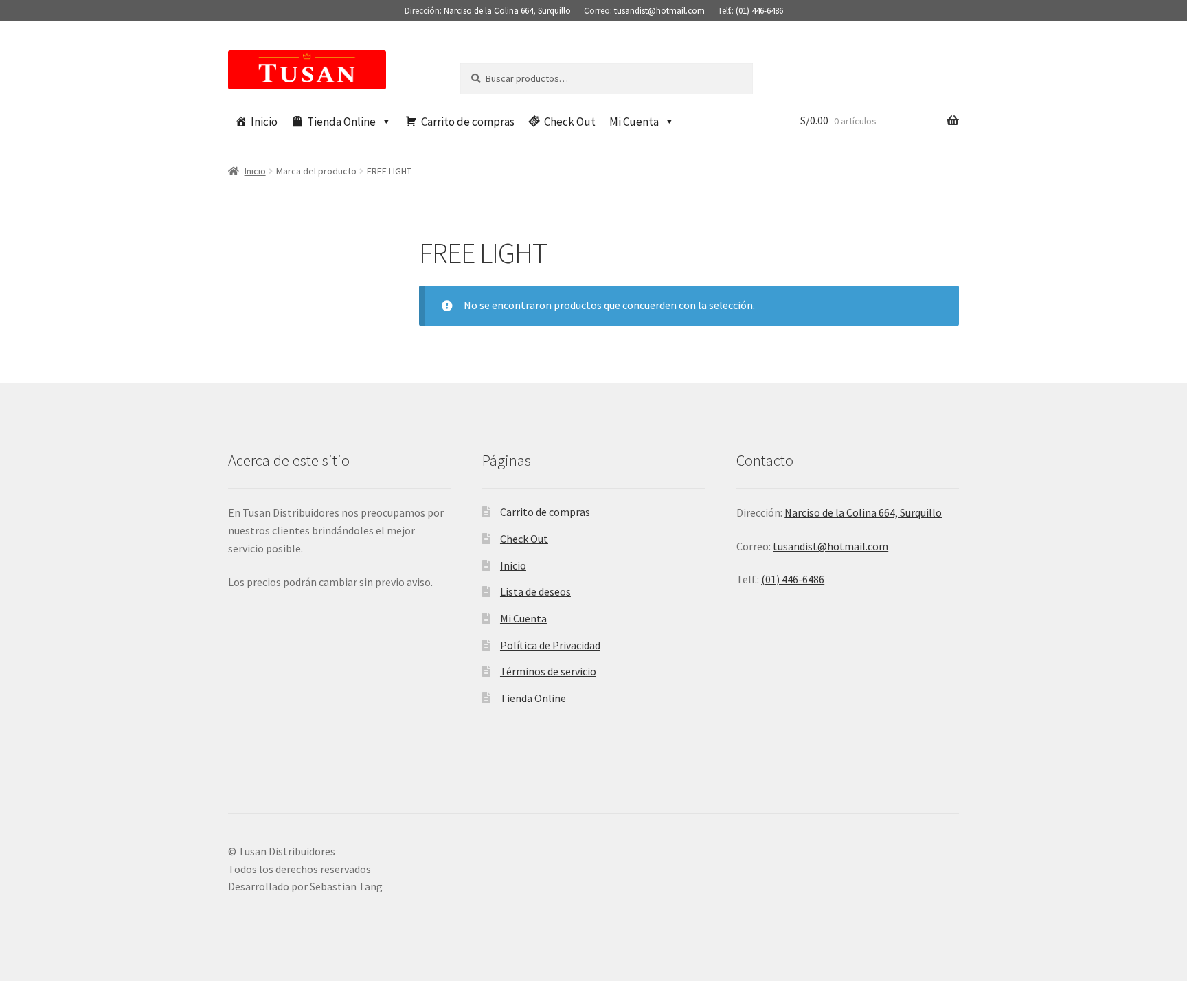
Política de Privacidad (550, 645)
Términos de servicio (548, 671)
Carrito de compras (468, 121)
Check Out (570, 121)
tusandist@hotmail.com (659, 10)
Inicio (264, 121)
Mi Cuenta (634, 121)
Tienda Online (341, 121)
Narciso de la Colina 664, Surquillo (507, 10)
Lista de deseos (535, 591)
